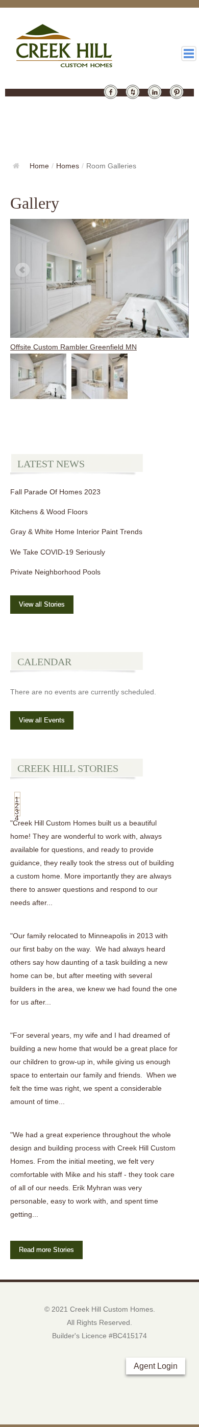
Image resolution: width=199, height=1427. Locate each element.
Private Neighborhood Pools (55, 572)
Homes (67, 166)
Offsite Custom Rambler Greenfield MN (73, 347)
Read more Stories (46, 1250)
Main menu (188, 53)
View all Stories (42, 604)
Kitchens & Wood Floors (49, 512)
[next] (177, 270)
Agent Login (156, 1366)
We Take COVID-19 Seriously (57, 552)
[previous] (22, 270)
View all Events (42, 720)
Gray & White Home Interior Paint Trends (76, 532)
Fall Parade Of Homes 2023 (55, 492)
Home (39, 166)
